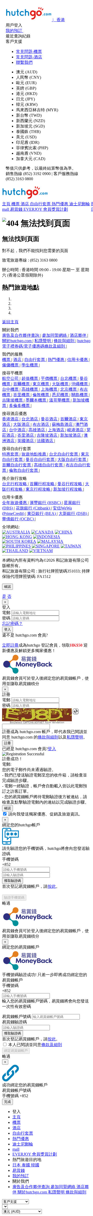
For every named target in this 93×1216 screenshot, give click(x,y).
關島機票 (80, 395)
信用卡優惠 (78, 359)
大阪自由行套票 (72, 459)
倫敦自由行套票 (24, 470)
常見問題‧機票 (29, 51)
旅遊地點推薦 (34, 454)
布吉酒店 (41, 424)
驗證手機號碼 (14, 897)
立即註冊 (10, 645)
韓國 (35, 1165)
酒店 (25, 204)
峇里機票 (22, 395)
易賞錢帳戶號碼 (16, 1016)
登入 (7, 629)
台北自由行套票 (64, 454)
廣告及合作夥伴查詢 (21, 335)
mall (6, 209)
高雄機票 (30, 389)
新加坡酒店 (71, 435)
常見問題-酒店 (29, 57)
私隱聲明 (43, 341)
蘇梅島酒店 (63, 424)
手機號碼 (10, 859)
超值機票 (30, 378)
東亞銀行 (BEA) (42, 513)
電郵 (6, 612)
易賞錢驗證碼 (14, 1022)
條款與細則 (64, 341)
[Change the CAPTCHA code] (76, 711)
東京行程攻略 (38, 489)
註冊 (7, 743)
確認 (7, 587)
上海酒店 (56, 430)
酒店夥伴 (78, 335)
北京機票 (69, 389)
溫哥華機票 (60, 400)
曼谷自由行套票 (41, 459)
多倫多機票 (20, 405)
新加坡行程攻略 (68, 489)
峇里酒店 (26, 435)
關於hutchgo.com (17, 341)
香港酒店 (11, 419)
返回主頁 (10, 322)
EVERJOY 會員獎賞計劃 (46, 209)
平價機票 (49, 378)
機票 (16, 204)
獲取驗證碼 (12, 881)
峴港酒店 (76, 430)
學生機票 (30, 365)
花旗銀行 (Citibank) (33, 508)
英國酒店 (26, 440)
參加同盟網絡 (55, 335)
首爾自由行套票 (17, 465)
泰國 (26, 1165)
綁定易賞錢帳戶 (16, 1051)
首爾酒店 (69, 419)
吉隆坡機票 (13, 400)
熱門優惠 (60, 204)
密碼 (6, 618)
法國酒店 (45, 440)
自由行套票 (41, 204)
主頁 (6, 204)
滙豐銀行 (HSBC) (46, 502)
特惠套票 (11, 454)
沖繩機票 (80, 384)
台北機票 (69, 378)
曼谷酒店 (49, 419)
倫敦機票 (41, 395)
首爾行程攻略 (43, 484)
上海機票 (49, 389)
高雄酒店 (37, 430)
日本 (17, 1165)
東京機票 (41, 384)
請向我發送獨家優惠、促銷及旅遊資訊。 (45, 814)
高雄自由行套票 (49, 465)
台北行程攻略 (15, 484)
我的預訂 (20, 1176)
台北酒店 (30, 419)
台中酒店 (18, 430)
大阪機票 (60, 384)
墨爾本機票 (36, 400)
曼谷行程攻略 (70, 484)
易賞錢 (17, 209)
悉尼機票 (60, 395)
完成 (7, 1102)
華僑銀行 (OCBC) (18, 519)
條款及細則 (51, 1044)
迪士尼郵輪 (79, 204)
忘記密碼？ (12, 623)
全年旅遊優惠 (15, 502)
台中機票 (11, 389)
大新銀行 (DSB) (73, 513)
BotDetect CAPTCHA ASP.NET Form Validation (37, 722)
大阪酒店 (22, 424)
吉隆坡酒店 (47, 435)
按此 (52, 886)
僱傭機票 (11, 365)
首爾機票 (22, 384)
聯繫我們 (24, 62)
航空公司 (11, 378)
